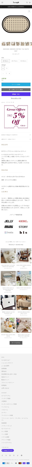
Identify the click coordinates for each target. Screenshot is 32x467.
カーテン (4, 412)
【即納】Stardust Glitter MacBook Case (8, 312)
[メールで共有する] (13, 102)
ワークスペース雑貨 (7, 415)
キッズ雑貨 (4, 431)
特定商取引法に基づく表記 (9, 374)
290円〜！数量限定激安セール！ (16, 6)
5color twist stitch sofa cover (8, 335)
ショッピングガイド (7, 363)
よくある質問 (5, 366)
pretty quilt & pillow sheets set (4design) (24, 335)
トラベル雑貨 (5, 437)
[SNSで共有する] (7, 102)
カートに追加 (16, 84)
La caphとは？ (5, 360)
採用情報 (4, 368)
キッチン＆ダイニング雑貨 (9, 404)
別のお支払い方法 (16, 98)
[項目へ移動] (3, 44)
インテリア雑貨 (5, 398)
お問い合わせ (5, 388)
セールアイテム (5, 396)
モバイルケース (5, 428)
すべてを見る (16, 343)
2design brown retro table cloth (24, 312)
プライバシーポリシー (7, 382)
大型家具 (4, 401)
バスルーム (4, 410)
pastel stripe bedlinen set (24, 288)
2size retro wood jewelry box (24, 266)
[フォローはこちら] (2, 455)
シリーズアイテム (6, 442)
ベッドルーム (5, 407)
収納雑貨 (4, 423)
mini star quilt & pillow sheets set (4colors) (8, 266)
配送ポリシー (5, 380)
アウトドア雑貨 (5, 440)
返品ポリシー (5, 377)
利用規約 (4, 385)
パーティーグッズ (6, 426)
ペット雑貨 (4, 434)
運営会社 (4, 371)
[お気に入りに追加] (13, 250)
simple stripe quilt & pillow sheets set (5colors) (8, 289)
